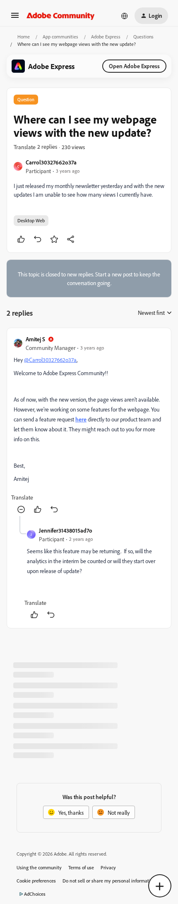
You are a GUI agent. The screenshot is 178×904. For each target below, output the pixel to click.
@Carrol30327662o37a (50, 359)
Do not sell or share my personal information (109, 881)
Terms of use (81, 867)
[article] (89, 425)
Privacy (108, 867)
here (81, 419)
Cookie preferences (36, 881)
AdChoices (35, 894)
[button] (15, 17)
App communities (60, 36)
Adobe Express (105, 36)
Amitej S (35, 339)
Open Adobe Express (134, 65)
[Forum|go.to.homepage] (60, 15)
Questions (143, 36)
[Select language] (124, 15)
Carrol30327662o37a (51, 162)
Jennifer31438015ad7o (65, 530)
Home (23, 36)
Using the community (39, 867)
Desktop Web (31, 220)
